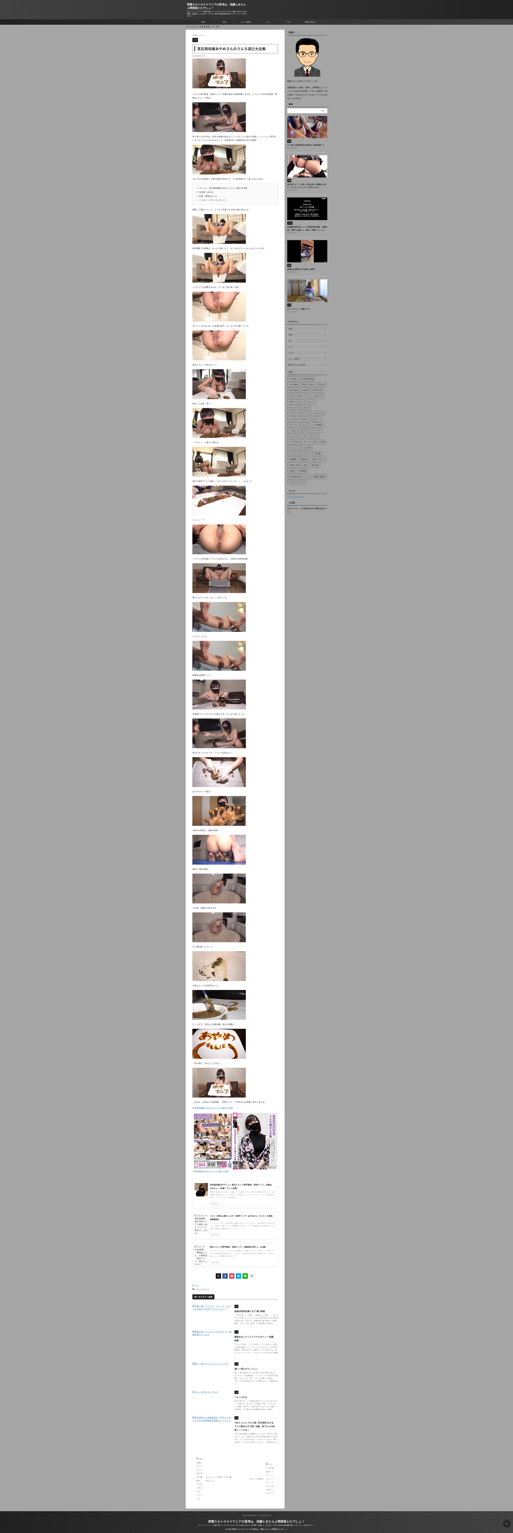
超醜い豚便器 (319, 476)
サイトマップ (266, 1515)
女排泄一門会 (294, 465)
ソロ (267, 22)
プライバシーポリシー (250, 1515)
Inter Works (294, 390)
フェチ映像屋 (317, 425)
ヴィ (307, 453)
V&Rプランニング (296, 402)
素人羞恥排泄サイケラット (299, 476)
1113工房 (292, 379)
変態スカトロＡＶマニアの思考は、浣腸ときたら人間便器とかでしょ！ (256, 1521)
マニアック (316, 430)
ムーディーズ (312, 436)
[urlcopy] (251, 1276)
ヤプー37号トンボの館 (316, 442)
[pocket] (231, 1276)
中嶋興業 (292, 459)
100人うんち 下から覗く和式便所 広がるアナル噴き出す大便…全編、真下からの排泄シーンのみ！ (254, 1426)
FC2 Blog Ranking (295, 496)
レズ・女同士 (246, 22)
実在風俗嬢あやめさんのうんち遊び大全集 (212, 1108)
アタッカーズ (294, 407)
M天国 (305, 390)
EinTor (321, 384)
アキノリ (310, 402)
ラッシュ (292, 448)
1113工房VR (293, 384)
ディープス (293, 425)
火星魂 (291, 471)
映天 (305, 465)
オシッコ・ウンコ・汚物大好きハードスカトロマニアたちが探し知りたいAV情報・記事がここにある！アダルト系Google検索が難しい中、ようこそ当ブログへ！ (256, 1525)
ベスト (288, 22)
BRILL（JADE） (309, 384)
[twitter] (218, 1276)
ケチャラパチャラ (202, 1289)
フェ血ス (292, 430)
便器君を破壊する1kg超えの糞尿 (301, 269)
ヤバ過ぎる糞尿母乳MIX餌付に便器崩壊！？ (305, 145)
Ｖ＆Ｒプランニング (297, 482)
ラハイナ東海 (305, 448)
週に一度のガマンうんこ (246, 1368)
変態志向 (303, 459)
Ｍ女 (224, 22)
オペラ (306, 407)
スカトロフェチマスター (298, 419)
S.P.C (291, 396)
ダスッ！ (316, 419)
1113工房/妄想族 (306, 379)
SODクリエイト (304, 396)
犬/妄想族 (302, 471)
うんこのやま (240, 1397)
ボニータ (303, 430)
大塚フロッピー (318, 459)
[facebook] (225, 1276)
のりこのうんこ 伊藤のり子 (298, 309)
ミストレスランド (296, 436)
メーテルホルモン (296, 442)
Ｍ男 (203, 22)
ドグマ (304, 425)
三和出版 (317, 453)
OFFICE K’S (317, 390)
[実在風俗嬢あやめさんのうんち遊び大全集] (238, 1276)
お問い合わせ (310, 22)
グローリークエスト (297, 413)
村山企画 (315, 465)
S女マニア (319, 396)
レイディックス (295, 453)
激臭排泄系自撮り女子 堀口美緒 (249, 1311)
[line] (245, 1276)
